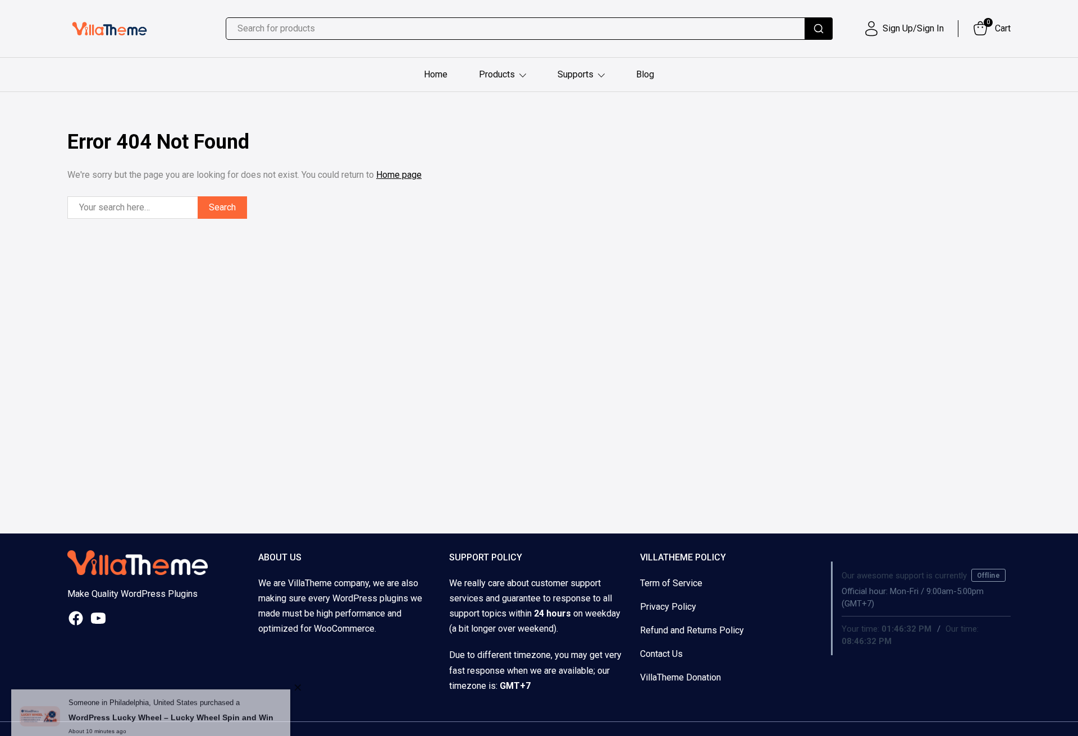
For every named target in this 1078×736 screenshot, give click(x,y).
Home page (399, 174)
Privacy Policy (668, 606)
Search (222, 207)
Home (435, 74)
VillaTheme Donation (680, 677)
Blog (645, 74)
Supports (575, 74)
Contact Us (661, 653)
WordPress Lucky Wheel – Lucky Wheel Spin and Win (170, 702)
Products (497, 74)
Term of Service (671, 583)
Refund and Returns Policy (692, 630)
